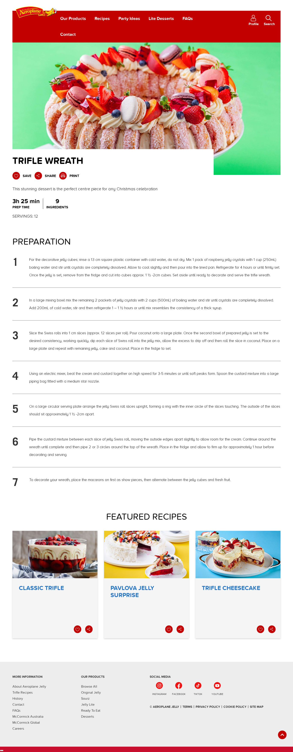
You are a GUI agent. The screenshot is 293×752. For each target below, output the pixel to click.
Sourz (85, 698)
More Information (27, 677)
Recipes (102, 18)
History (17, 698)
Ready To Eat (90, 710)
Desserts (87, 716)
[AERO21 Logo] (36, 10)
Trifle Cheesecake (238, 584)
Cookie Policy (235, 707)
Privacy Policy (208, 707)
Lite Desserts (161, 18)
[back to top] (282, 735)
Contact (68, 34)
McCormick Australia (27, 716)
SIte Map (256, 707)
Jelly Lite (88, 704)
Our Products (73, 18)
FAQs (188, 18)
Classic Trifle (55, 584)
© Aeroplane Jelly (164, 707)
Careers (18, 728)
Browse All (89, 686)
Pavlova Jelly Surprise (146, 584)
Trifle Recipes (22, 692)
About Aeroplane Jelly (29, 686)
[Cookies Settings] (1, 750)
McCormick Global (26, 722)
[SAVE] (78, 629)
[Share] (89, 629)
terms (187, 707)
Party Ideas (129, 18)
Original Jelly (91, 692)
